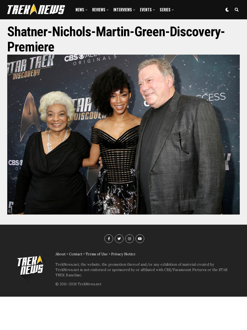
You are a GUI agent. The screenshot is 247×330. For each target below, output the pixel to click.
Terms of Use (97, 254)
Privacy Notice (123, 254)
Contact (75, 254)
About (60, 254)
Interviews (122, 10)
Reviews (98, 10)
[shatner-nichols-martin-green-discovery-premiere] (123, 213)
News (79, 10)
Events (146, 10)
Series (165, 10)
